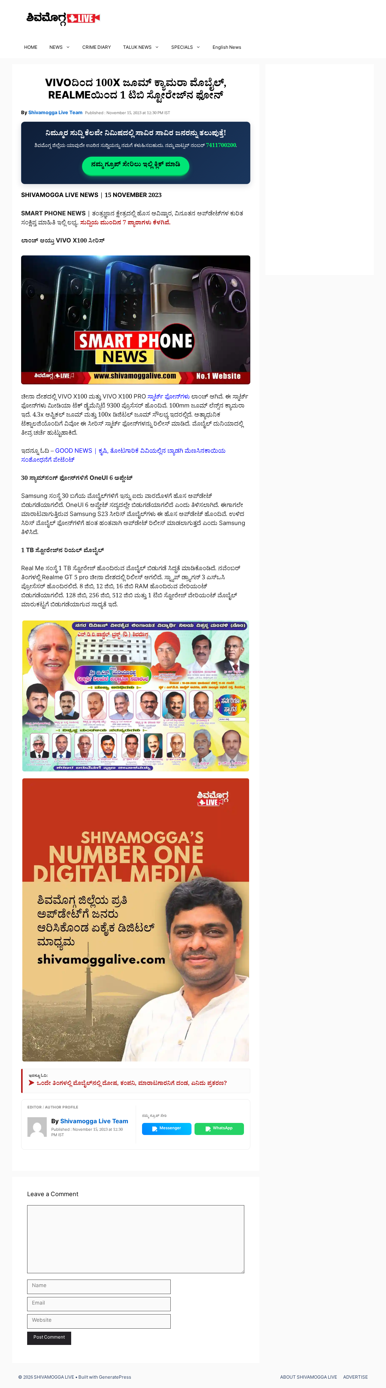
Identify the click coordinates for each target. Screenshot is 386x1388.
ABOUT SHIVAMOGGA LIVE (308, 1378)
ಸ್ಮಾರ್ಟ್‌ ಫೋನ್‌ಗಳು (168, 398)
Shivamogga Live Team (55, 113)
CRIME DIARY (96, 48)
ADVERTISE (355, 1378)
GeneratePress (115, 1378)
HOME (30, 48)
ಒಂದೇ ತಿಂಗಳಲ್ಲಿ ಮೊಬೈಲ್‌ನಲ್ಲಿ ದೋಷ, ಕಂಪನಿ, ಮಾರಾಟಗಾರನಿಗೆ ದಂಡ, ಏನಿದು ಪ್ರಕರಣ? (128, 1084)
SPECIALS (182, 48)
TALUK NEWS (137, 48)
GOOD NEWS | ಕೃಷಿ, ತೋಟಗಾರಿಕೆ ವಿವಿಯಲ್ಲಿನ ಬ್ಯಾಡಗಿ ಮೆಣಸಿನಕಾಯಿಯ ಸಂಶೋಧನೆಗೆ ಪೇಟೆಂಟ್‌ (123, 456)
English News (227, 48)
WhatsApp (223, 1129)
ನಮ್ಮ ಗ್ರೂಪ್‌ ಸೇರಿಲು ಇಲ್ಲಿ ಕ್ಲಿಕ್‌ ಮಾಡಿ (135, 165)
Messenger (170, 1129)
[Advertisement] (319, 169)
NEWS (56, 48)
